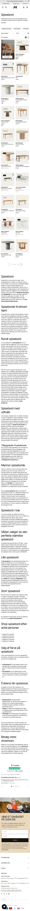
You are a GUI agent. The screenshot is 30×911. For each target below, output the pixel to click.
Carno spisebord (19, 77)
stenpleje (9, 483)
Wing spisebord (6, 188)
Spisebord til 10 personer (8, 639)
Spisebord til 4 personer (8, 634)
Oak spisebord (20, 210)
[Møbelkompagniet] (15, 7)
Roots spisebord (21, 121)
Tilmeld (15, 840)
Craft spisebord (7, 210)
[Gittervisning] (26, 37)
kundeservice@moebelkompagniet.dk (11, 890)
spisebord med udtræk (23, 292)
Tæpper (4, 708)
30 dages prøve (16, 3)
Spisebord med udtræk (6, 28)
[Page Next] (21, 264)
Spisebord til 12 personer (8, 641)
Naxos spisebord (20, 143)
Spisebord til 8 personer (8, 637)
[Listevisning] (28, 37)
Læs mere (3, 22)
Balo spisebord (7, 77)
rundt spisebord (16, 342)
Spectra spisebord (5, 232)
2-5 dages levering (5, 3)
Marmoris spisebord (20, 55)
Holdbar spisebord (21, 99)
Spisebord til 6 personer (8, 636)
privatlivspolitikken (5, 849)
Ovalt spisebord (26, 28)
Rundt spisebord (17, 28)
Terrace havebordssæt (20, 188)
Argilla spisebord (5, 99)
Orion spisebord (19, 254)
